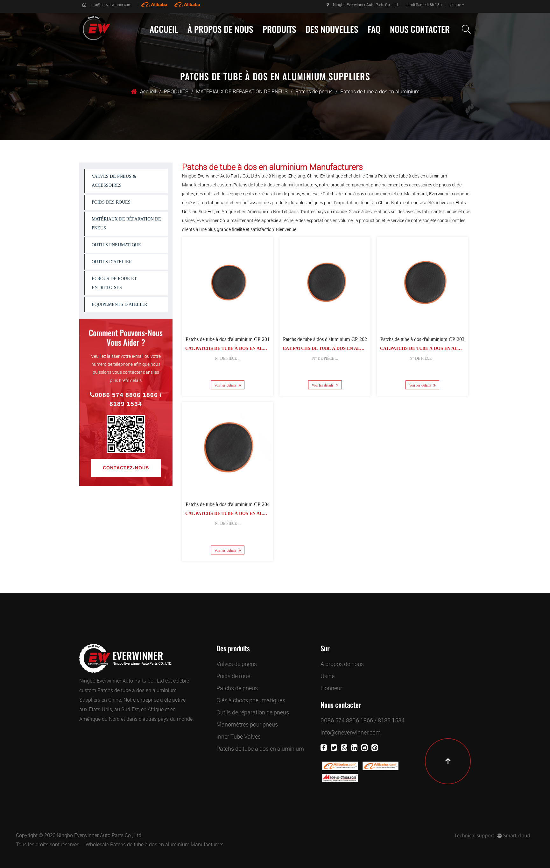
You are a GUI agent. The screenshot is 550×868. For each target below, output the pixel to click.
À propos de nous (220, 29)
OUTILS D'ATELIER (112, 261)
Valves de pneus (236, 664)
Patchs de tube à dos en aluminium (260, 748)
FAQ (374, 29)
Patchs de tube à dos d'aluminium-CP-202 (325, 339)
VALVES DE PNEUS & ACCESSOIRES (283, 44)
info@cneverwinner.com (110, 4)
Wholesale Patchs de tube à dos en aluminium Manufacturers (154, 844)
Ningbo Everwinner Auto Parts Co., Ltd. (100, 835)
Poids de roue (233, 676)
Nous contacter (420, 29)
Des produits (233, 648)
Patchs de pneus (314, 91)
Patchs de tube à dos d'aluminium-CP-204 (228, 504)
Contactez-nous (126, 467)
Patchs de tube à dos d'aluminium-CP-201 (228, 339)
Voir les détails (225, 385)
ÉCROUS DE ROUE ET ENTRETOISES (289, 39)
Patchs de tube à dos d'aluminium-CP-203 (422, 339)
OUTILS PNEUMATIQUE (116, 244)
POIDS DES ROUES (111, 202)
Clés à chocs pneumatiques (250, 700)
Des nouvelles (332, 29)
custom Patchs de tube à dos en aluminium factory (267, 185)
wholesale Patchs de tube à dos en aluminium (346, 194)
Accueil (164, 29)
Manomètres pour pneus (247, 724)
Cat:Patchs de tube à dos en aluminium (234, 348)
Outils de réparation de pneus (252, 712)
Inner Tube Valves (238, 736)
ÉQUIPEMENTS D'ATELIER (119, 304)
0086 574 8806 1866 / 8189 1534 (128, 399)
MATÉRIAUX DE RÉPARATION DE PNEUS (289, 41)
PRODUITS (279, 29)
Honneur (331, 688)
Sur (325, 648)
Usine (197, 43)
